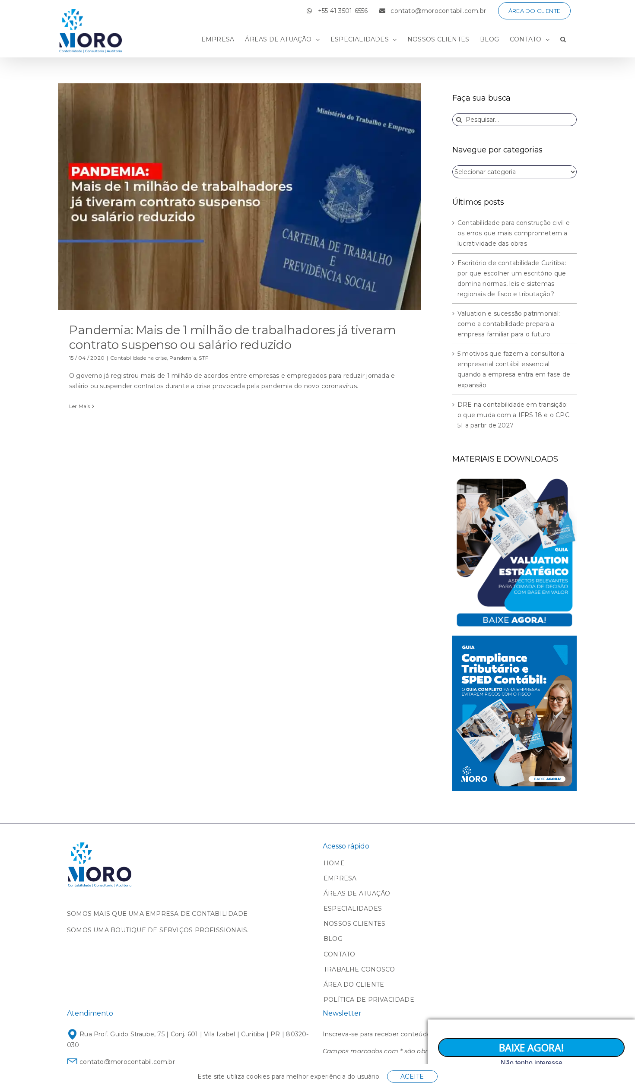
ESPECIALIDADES (353, 908)
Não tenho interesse (531, 1063)
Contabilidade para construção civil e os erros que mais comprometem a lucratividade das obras (513, 233)
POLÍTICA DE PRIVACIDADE (369, 1000)
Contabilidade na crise (138, 358)
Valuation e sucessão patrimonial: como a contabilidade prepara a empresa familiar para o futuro (508, 324)
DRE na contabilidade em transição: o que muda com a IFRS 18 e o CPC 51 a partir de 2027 (513, 415)
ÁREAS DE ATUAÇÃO (357, 893)
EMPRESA (340, 878)
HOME (334, 863)
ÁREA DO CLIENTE (354, 984)
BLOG (333, 939)
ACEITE (412, 1076)
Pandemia (182, 358)
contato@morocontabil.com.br (126, 1062)
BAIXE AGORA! (531, 1047)
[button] (563, 39)
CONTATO (339, 954)
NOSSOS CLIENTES (354, 924)
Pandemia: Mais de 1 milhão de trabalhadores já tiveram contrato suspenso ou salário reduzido (232, 337)
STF (203, 358)
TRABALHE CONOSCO (359, 969)
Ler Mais (79, 406)
